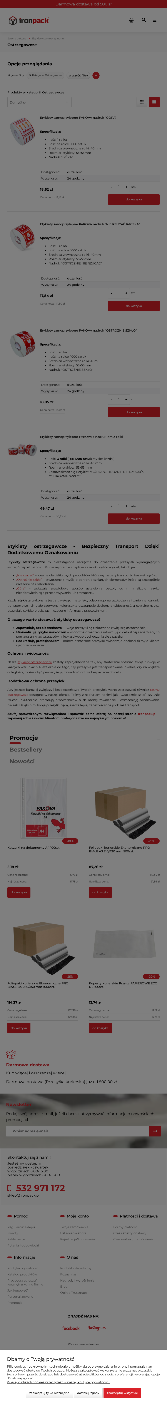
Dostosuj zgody (88, 1393)
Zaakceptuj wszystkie (122, 1393)
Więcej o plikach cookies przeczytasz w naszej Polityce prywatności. (58, 1382)
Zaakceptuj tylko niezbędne (49, 1393)
